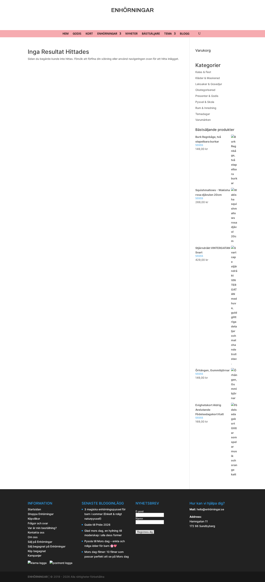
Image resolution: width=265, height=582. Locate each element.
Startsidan (34, 509)
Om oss (33, 537)
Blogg (184, 33)
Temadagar (202, 114)
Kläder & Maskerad (207, 78)
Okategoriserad (205, 89)
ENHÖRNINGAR (38, 576)
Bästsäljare (151, 33)
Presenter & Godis (206, 95)
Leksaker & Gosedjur (208, 84)
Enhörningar (107, 33)
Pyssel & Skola (204, 102)
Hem (65, 33)
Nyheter (131, 33)
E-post (140, 511)
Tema (168, 33)
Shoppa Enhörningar (41, 514)
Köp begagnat (37, 551)
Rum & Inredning (205, 108)
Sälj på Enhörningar (40, 541)
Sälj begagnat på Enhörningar (46, 546)
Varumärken (203, 119)
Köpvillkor (34, 518)
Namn (139, 518)
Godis (77, 33)
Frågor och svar (38, 523)
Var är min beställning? (42, 528)
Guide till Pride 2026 (97, 524)
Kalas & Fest (203, 72)
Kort (89, 33)
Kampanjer (34, 555)
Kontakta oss (36, 532)
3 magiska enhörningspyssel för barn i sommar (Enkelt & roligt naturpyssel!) (105, 514)
